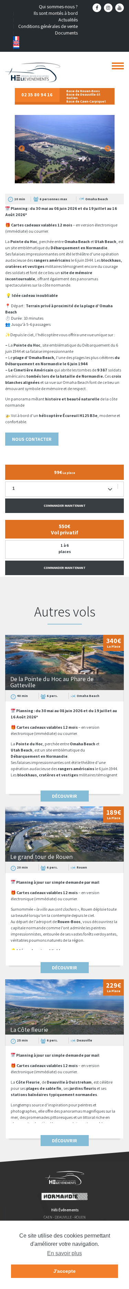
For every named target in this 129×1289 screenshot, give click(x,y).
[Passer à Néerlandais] (45, 47)
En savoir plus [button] (64, 1253)
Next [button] (107, 148)
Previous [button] (21, 148)
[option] (65, 148)
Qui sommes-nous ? (58, 6)
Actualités (68, 20)
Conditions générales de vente (48, 26)
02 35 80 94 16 (37, 94)
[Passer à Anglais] (45, 42)
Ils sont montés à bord (56, 13)
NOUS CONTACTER (32, 439)
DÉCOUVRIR (64, 796)
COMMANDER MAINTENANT (65, 505)
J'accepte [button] (64, 1271)
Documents (66, 33)
